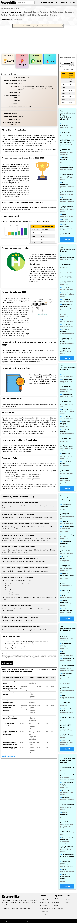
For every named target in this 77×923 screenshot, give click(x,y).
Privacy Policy (46, 908)
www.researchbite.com (18, 921)
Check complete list (8, 756)
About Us (45, 899)
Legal (68, 899)
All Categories (58, 908)
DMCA (68, 902)
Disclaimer (45, 905)
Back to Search (7, 663)
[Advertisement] (38, 41)
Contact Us (45, 902)
